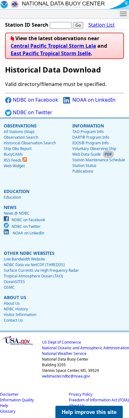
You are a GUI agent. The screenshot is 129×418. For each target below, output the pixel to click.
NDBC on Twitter (32, 112)
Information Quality (17, 400)
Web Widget (14, 166)
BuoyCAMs (13, 154)
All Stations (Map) (19, 131)
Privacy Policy (80, 394)
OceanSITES (14, 281)
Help (4, 405)
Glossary (7, 411)
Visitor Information (20, 314)
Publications (82, 171)
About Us (12, 303)
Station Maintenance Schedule (98, 160)
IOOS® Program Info (90, 143)
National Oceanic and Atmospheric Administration (85, 348)
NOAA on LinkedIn (93, 99)
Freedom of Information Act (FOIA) (99, 400)
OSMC (9, 287)
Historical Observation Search (30, 143)
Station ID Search (27, 24)
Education (12, 197)
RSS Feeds (13, 160)
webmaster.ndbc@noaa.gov (66, 376)
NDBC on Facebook (35, 99)
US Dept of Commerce (61, 342)
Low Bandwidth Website (24, 259)
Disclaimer (9, 394)
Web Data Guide (86, 154)
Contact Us (13, 320)
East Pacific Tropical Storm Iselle (51, 53)
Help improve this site (89, 411)
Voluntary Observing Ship (94, 148)
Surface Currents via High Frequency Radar (41, 270)
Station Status (84, 165)
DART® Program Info (90, 137)
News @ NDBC (16, 213)
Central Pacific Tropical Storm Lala (53, 45)
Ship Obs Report (18, 148)
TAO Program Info (88, 131)
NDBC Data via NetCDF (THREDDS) (34, 264)
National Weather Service (64, 353)
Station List (101, 24)
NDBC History (16, 309)
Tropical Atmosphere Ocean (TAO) (33, 276)
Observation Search (21, 137)
